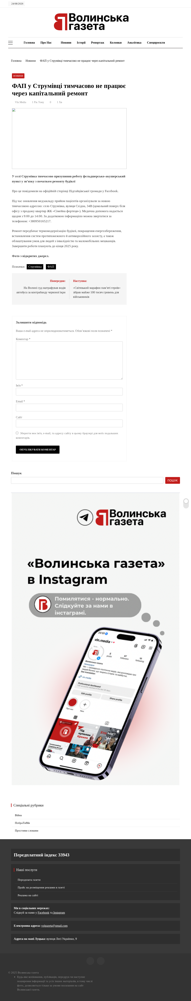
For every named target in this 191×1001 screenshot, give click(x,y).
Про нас (46, 42)
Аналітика (134, 42)
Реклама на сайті (28, 895)
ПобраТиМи (22, 822)
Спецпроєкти (156, 42)
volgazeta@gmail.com (54, 925)
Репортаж (97, 42)
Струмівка (35, 266)
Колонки (116, 42)
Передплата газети (29, 879)
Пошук (16, 473)
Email (20, 401)
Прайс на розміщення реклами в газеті (41, 887)
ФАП (51, 266)
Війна (18, 815)
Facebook (43, 912)
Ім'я (19, 385)
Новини (66, 42)
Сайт (19, 417)
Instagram (59, 912)
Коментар (23, 339)
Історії (81, 42)
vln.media (20, 102)
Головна (29, 42)
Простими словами (26, 830)
